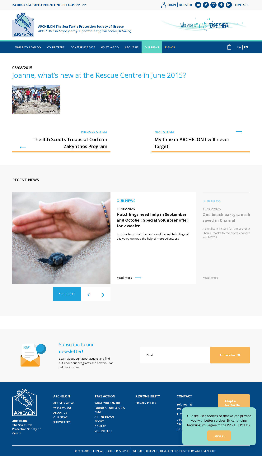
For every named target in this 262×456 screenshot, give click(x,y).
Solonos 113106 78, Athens (186, 406)
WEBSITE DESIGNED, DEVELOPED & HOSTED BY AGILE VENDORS (174, 451)
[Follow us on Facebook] (206, 5)
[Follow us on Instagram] (213, 5)
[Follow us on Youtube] (198, 5)
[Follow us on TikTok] (221, 5)
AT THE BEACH (104, 416)
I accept (219, 435)
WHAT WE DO (110, 47)
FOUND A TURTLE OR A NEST (110, 410)
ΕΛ (239, 47)
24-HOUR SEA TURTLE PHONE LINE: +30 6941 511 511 (49, 5)
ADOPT (99, 421)
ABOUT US (131, 47)
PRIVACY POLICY (146, 403)
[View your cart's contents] (229, 47)
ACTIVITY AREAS (63, 403)
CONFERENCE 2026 (83, 47)
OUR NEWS (152, 47)
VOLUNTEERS (55, 47)
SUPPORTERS (61, 422)
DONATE (100, 426)
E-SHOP (170, 47)
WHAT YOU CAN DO (28, 47)
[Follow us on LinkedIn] (229, 5)
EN (246, 47)
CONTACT (241, 5)
